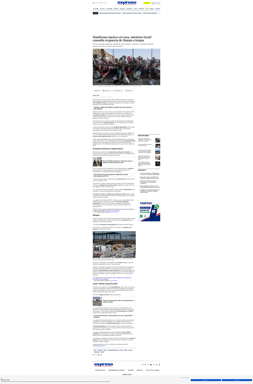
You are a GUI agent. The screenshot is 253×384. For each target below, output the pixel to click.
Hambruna (96, 352)
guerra (125, 350)
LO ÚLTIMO (96, 8)
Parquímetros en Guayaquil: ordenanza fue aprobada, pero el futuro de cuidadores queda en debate (150, 191)
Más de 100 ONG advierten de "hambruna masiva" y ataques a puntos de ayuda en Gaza (118, 161)
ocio (147, 8)
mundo (152, 8)
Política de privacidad (184, 377)
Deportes (141, 8)
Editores (131, 370)
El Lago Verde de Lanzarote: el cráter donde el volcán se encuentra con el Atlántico (144, 151)
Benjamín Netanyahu (113, 350)
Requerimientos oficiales (116, 370)
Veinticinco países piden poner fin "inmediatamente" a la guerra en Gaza (118, 301)
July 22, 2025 (114, 212)
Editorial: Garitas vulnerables (150, 13)
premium (157, 8)
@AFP (111, 277)
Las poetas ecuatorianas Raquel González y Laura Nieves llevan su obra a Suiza (144, 157)
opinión (116, 8)
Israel (105, 350)
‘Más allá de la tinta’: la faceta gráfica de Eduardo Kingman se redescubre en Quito (144, 163)
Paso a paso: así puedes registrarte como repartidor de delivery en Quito (144, 140)
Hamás (102, 352)
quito (135, 8)
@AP (114, 277)
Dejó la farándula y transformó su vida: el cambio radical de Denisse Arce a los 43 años (150, 186)
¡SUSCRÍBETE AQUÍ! (99, 346)
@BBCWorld (120, 277)
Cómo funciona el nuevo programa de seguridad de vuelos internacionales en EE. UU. (111, 175)
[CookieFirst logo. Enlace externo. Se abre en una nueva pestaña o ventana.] (1, 378)
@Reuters (129, 277)
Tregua (130, 350)
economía (109, 8)
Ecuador (122, 8)
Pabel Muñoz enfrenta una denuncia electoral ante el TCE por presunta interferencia (148, 182)
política (102, 8)
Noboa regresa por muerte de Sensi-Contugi (109, 13)
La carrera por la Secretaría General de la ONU (144, 145)
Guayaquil (129, 8)
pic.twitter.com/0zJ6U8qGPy (100, 279)
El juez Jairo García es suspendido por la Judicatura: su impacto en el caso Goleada (149, 177)
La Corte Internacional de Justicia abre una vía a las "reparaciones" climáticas (113, 316)
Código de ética (100, 370)
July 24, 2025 (113, 280)
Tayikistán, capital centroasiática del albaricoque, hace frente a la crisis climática (113, 108)
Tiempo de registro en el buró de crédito (131, 13)
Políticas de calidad (152, 370)
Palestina (100, 350)
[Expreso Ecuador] (103, 366)
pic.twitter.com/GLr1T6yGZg (112, 210)
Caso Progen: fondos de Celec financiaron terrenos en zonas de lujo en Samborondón (149, 173)
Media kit (140, 370)
